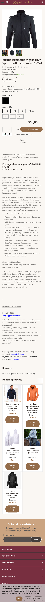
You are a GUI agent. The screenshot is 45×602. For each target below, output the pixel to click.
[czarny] (5, 100)
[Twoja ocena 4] (24, 67)
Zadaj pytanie (10, 79)
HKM (12, 72)
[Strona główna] (22, 2)
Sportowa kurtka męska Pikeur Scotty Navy (12, 406)
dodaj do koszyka (31, 129)
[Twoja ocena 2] (18, 67)
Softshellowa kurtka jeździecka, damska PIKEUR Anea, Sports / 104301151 (32, 408)
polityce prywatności (32, 593)
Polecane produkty (12, 380)
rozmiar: (7, 107)
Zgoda (19, 599)
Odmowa (28, 599)
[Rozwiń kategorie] (2, 2)
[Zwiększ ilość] (4, 129)
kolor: (7, 95)
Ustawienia (38, 599)
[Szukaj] (7, 2)
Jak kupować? (9, 556)
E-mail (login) (8, 535)
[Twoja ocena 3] (21, 67)
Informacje (7, 549)
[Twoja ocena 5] (27, 67)
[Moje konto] (43, 2)
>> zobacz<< (16, 359)
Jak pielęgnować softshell (11, 316)
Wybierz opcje (13, 420)
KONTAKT (6, 570)
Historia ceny (7, 86)
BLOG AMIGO (8, 576)
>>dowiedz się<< (17, 354)
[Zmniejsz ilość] (13, 129)
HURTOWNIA (8, 563)
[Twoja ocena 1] (15, 67)
